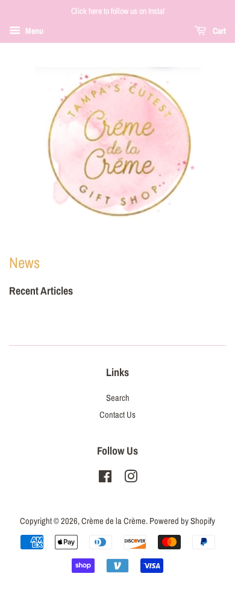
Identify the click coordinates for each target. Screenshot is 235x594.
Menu (33, 30)
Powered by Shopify (182, 521)
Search (118, 398)
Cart (218, 30)
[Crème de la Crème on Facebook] (105, 479)
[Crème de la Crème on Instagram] (130, 479)
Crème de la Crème (113, 521)
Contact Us (117, 415)
